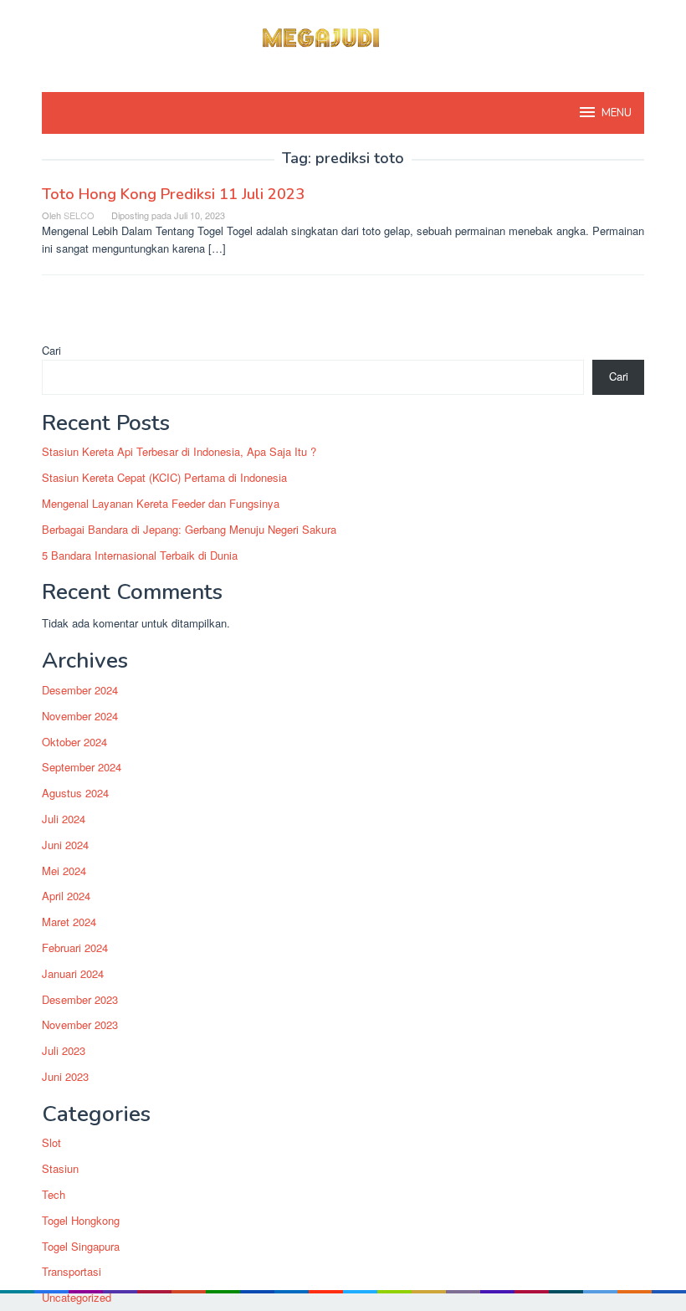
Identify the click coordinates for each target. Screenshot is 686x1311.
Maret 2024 (69, 921)
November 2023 (80, 1024)
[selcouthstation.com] (343, 36)
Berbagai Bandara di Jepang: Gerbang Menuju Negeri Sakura (189, 529)
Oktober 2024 (74, 742)
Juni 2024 (65, 845)
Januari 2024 (73, 973)
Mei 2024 (64, 870)
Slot (51, 1142)
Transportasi (71, 1271)
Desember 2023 (80, 999)
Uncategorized (76, 1297)
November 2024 (80, 716)
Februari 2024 (75, 947)
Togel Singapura (81, 1246)
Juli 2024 (63, 819)
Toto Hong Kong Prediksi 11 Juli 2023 (173, 194)
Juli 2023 (63, 1050)
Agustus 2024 (75, 793)
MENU (617, 112)
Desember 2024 (80, 690)
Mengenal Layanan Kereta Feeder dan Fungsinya (160, 503)
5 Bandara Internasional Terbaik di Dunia (140, 555)
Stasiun (60, 1168)
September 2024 (81, 767)
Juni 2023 (65, 1076)
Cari (51, 350)
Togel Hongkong (81, 1220)
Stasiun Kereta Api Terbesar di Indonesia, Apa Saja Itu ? (179, 451)
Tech (53, 1194)
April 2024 (66, 896)
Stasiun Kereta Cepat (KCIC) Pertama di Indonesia (164, 477)
